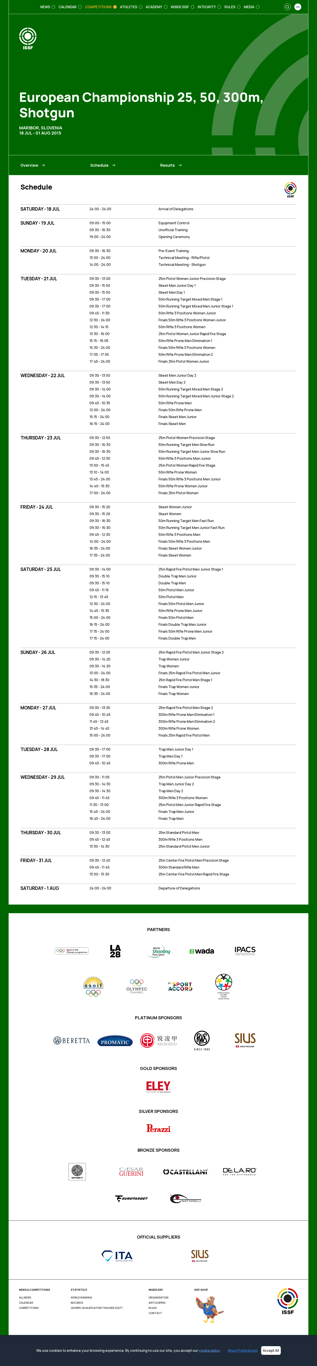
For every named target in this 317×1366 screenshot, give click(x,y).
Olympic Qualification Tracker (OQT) (97, 1308)
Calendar (26, 1303)
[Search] (287, 6)
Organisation (158, 1297)
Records (77, 1303)
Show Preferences (243, 1350)
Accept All (271, 1350)
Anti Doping (157, 1303)
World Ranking (81, 1297)
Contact (155, 1313)
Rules (153, 1308)
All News (25, 1297)
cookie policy (209, 1350)
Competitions (29, 1308)
